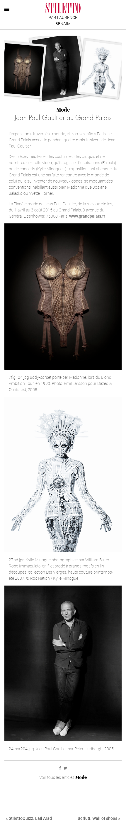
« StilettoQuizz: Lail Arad (29, 818)
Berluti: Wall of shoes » (99, 818)
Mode (63, 109)
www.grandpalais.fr (87, 216)
